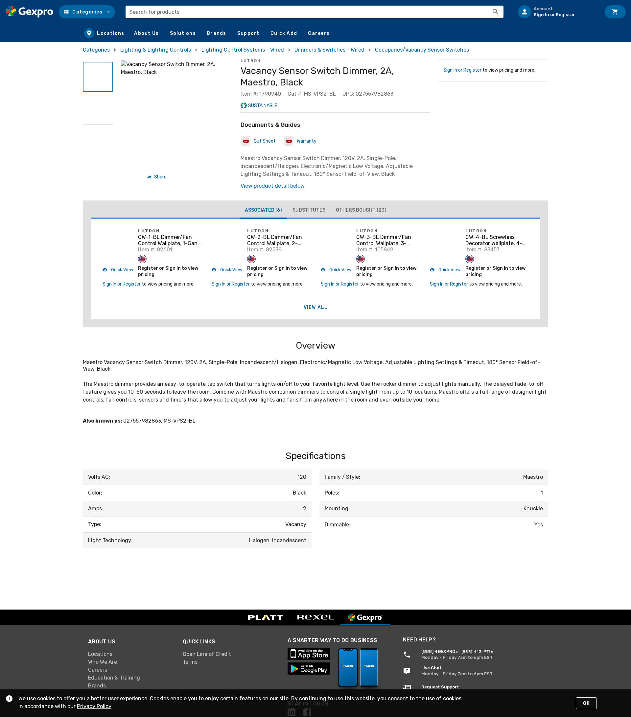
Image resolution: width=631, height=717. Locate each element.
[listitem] (556, 12)
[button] (87, 11)
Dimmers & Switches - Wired (329, 50)
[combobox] (314, 12)
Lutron (251, 60)
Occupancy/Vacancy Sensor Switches (422, 50)
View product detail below (273, 186)
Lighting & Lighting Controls (155, 50)
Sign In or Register (462, 70)
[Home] (29, 12)
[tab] (263, 211)
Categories (96, 50)
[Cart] (615, 11)
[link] (130, 654)
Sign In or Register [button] (122, 284)
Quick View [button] (121, 269)
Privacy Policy (94, 706)
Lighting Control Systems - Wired (242, 50)
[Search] (496, 12)
